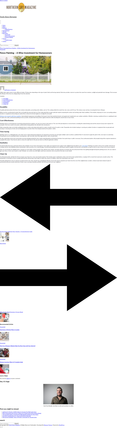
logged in (8, 378)
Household (7, 34)
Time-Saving (6, 101)
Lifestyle (4, 32)
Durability (5, 98)
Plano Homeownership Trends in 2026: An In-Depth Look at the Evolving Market (21, 413)
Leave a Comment (11, 90)
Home (3, 25)
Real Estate (5, 33)
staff (5, 90)
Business (4, 28)
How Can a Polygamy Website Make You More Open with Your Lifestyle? (17, 346)
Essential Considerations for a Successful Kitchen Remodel (16, 416)
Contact (4, 41)
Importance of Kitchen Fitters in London (9, 329)
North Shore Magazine (8, 17)
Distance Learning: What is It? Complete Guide (11, 362)
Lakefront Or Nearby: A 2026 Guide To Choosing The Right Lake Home (19, 412)
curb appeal (85, 145)
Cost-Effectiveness (7, 100)
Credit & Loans (8, 40)
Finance (4, 38)
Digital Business (8, 29)
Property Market (9, 37)
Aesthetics (5, 102)
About (3, 26)
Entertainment (5, 30)
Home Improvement (10, 36)
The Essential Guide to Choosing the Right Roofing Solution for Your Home (20, 414)
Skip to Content (3, 0)
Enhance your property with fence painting (10, 116)
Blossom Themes (48, 425)
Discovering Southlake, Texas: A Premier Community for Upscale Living (19, 417)
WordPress (61, 425)
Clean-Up (5, 104)
